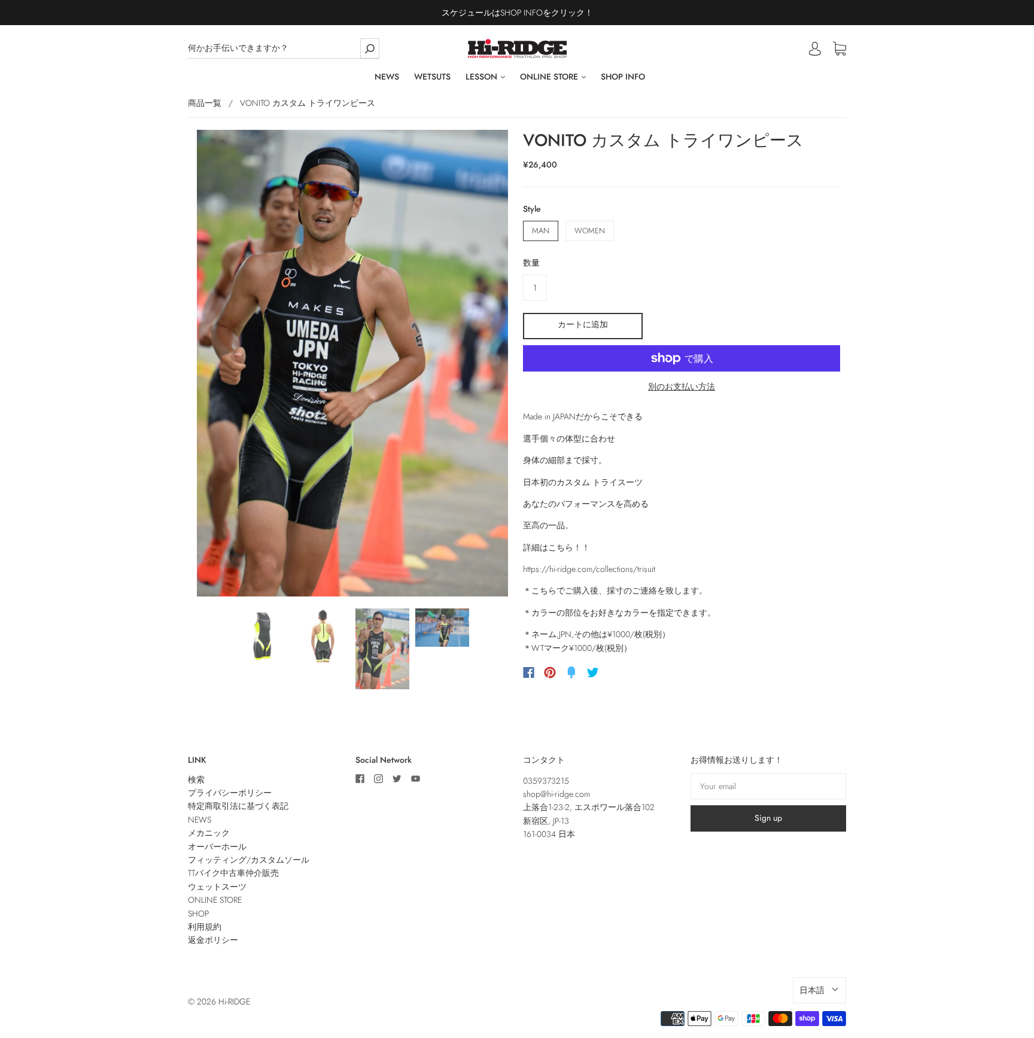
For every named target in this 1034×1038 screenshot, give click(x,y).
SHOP (198, 914)
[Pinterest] (550, 672)
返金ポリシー (213, 940)
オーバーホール (217, 847)
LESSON (483, 77)
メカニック (209, 833)
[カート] (839, 49)
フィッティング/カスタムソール (248, 860)
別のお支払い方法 (681, 386)
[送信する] (369, 48)
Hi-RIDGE (234, 1001)
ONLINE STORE (550, 77)
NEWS (387, 77)
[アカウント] (815, 48)
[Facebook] (528, 672)
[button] (819, 990)
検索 (196, 780)
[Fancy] (571, 672)
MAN (540, 230)
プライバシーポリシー (230, 793)
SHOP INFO (623, 77)
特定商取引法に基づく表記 (238, 806)
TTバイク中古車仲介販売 (233, 873)
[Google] (617, 672)
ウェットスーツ (217, 887)
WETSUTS (432, 77)
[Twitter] (593, 672)
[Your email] (768, 786)
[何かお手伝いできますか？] (283, 48)
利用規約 (204, 927)
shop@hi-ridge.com (556, 794)
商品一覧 (204, 103)
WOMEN (589, 230)
